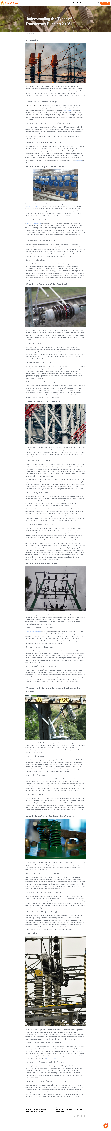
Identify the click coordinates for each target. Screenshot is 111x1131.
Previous (29, 1108)
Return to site (30, 1116)
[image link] (2, 3)
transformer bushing (32, 206)
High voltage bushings (33, 632)
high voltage (68, 110)
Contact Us (105, 3)
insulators (78, 160)
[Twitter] (78, 1116)
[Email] (85, 1116)
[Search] (98, 3)
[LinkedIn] (81, 1116)
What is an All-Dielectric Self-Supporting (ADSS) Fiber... (69, 1110)
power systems (51, 1058)
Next (57, 1108)
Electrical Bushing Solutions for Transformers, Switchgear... (35, 1110)
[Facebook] (74, 1116)
